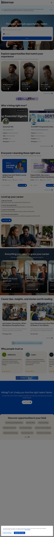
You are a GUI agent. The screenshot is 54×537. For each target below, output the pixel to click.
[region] (27, 531)
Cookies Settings (7, 532)
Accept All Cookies (19, 532)
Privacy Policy (27, 529)
